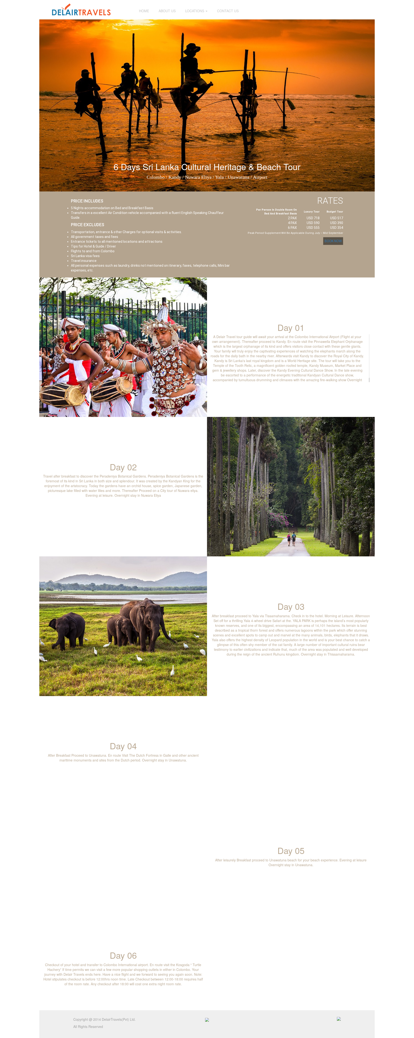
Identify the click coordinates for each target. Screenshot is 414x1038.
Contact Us (228, 10)
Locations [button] (195, 10)
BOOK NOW (333, 241)
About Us (167, 10)
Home (144, 10)
